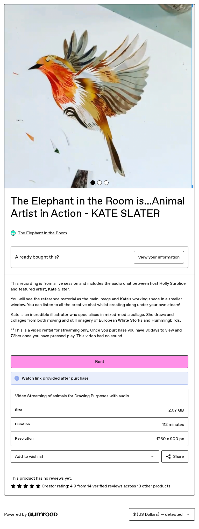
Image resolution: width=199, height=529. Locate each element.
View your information (159, 257)
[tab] (92, 182)
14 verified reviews (105, 486)
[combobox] (85, 456)
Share (178, 456)
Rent (99, 361)
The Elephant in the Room (42, 232)
